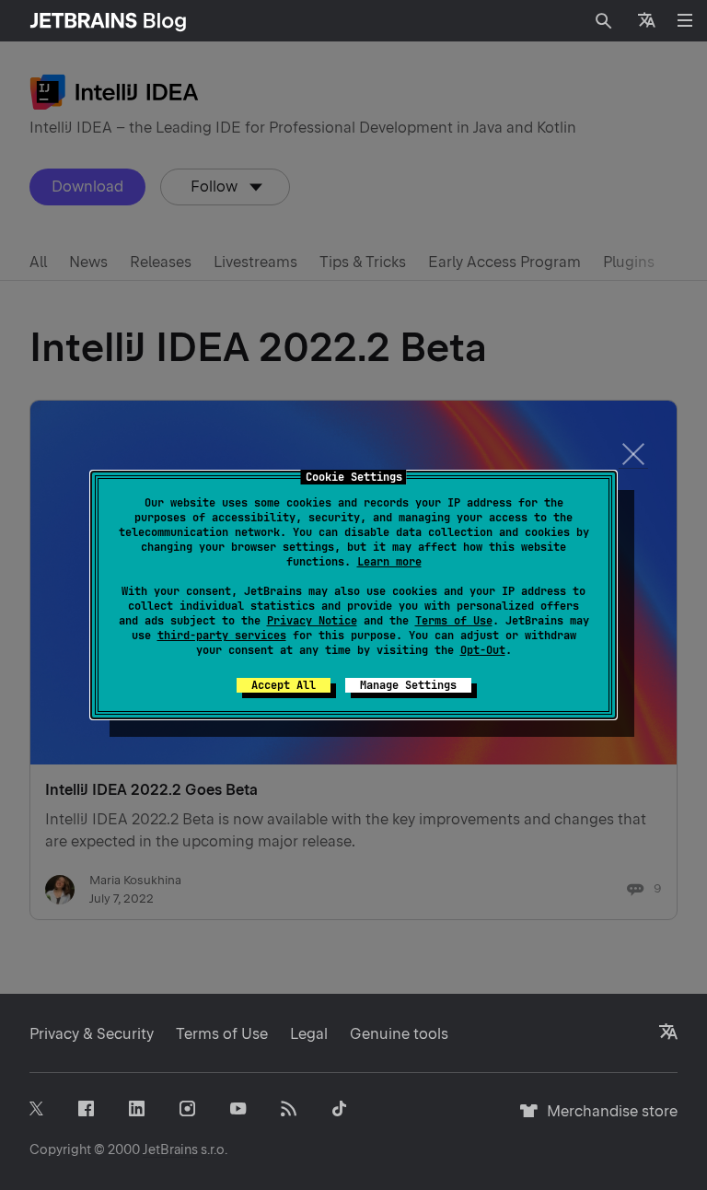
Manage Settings (408, 685)
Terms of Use (454, 620)
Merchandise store (607, 1119)
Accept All (283, 685)
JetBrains (170, 1149)
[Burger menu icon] (685, 20)
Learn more (389, 561)
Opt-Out (482, 650)
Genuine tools (399, 1034)
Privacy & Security (91, 1034)
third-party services (221, 635)
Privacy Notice (312, 620)
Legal (309, 1034)
